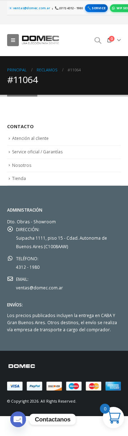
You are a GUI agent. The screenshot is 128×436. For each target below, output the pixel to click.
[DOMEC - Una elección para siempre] (40, 40)
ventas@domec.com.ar (39, 287)
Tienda (19, 178)
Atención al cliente (30, 138)
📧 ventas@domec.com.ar (29, 8)
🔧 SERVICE (96, 8)
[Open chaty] (18, 419)
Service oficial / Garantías (37, 152)
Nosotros (21, 165)
